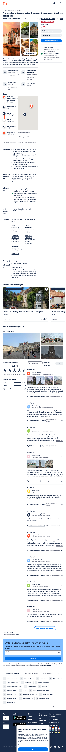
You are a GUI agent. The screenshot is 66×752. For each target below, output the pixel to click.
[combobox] (48, 365)
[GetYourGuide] (5, 3)
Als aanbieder (52, 716)
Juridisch (30, 719)
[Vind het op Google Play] (19, 718)
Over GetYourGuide (42, 719)
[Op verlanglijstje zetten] (46, 289)
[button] (11, 19)
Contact (30, 716)
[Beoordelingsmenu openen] (61, 373)
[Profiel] (60, 3)
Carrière (41, 723)
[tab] (12, 673)
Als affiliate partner (54, 722)
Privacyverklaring (46, 665)
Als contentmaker (53, 719)
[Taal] (54, 3)
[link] (26, 304)
